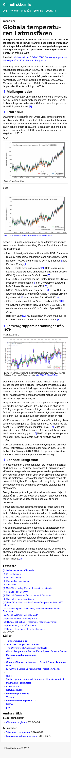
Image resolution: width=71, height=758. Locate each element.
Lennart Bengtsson (36, 60)
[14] (52, 426)
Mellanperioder (21, 57)
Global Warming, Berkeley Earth (22, 615)
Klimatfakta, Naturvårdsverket (21, 625)
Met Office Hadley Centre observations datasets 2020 (28, 235)
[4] (42, 268)
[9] (21, 297)
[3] (25, 264)
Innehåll (26, 10)
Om (5, 10)
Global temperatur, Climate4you (21, 570)
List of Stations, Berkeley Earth (22, 618)
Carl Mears (11, 584)
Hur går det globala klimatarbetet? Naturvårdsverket (31, 622)
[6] (34, 282)
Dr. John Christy (13, 577)
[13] (59, 319)
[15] (35, 433)
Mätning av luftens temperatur (22, 736)
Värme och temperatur (18, 732)
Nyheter (14, 10)
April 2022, (41, 375)
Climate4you (52, 375)
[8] (48, 290)
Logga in (51, 10)
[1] (30, 106)
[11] (62, 301)
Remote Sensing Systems (18, 581)
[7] (46, 286)
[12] (24, 315)
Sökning (38, 10)
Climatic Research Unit (17, 592)
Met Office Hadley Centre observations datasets (29, 588)
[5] (48, 275)
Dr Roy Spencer (13, 574)
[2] (61, 260)
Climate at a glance (16, 722)
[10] (57, 297)
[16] (20, 558)
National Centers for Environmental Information (28, 595)
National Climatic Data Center (20, 599)
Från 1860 (37, 57)
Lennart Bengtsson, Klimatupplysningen (26, 629)
